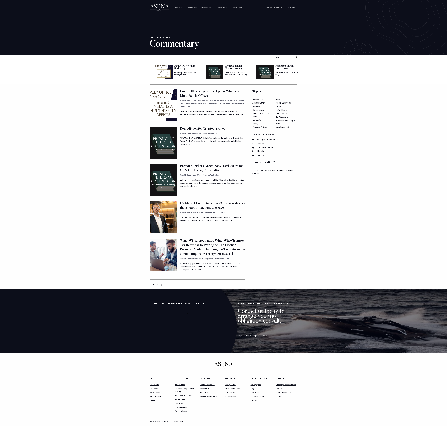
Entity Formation (206, 392)
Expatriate (256, 120)
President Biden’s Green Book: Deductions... (284, 68)
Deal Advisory (180, 403)
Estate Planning (181, 407)
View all (254, 400)
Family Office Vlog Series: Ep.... (184, 67)
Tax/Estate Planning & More (228, 103)
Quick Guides (201, 103)
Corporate (221, 8)
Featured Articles (259, 127)
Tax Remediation (181, 399)
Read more (238, 114)
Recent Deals (155, 392)
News (199, 133)
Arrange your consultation (268, 140)
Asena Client (191, 100)
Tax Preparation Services (209, 396)
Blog (252, 389)
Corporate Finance (207, 385)
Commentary (202, 100)
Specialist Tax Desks (258, 396)
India (278, 99)
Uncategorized (207, 259)
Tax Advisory (180, 385)
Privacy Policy (179, 421)
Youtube (260, 155)
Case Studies (192, 8)
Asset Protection (181, 411)
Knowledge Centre (272, 8)
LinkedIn (260, 151)
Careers (153, 400)
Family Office (237, 8)
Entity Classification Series (216, 100)
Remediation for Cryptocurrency (233, 67)
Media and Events (283, 103)
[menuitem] (179, 7)
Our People (154, 389)
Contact (291, 8)
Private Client (206, 8)
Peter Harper (191, 103)
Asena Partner (258, 103)
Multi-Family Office (232, 389)
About (177, 8)
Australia (256, 106)
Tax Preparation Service (184, 395)
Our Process (154, 385)
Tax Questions (212, 103)
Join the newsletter (265, 147)
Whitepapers (256, 385)
